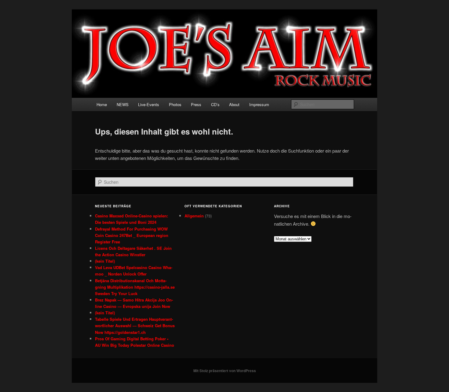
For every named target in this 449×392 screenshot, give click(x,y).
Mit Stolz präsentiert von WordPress (224, 370)
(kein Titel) (105, 261)
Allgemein (194, 216)
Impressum (259, 104)
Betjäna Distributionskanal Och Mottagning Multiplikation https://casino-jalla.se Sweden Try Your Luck (135, 287)
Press (196, 104)
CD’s (215, 104)
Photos (175, 104)
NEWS (123, 104)
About (234, 104)
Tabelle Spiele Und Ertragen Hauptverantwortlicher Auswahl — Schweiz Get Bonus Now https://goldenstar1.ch (135, 325)
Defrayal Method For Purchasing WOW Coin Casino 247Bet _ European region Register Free (131, 235)
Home (102, 104)
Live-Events (148, 104)
